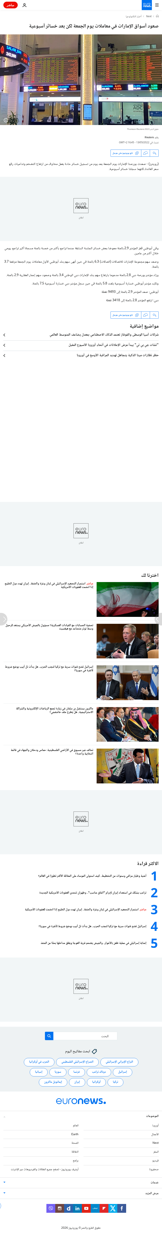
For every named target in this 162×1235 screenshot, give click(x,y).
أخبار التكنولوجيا (134, 16)
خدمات (155, 1182)
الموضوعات (152, 1116)
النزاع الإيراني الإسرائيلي (119, 1061)
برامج (75, 1160)
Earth (74, 1134)
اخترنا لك (150, 575)
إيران (77, 1082)
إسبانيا (38, 1072)
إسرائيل (122, 1072)
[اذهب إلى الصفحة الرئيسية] (147, 5)
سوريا (58, 1072)
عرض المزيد (152, 1193)
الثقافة (75, 1151)
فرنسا (76, 1072)
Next (148, 16)
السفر (156, 1151)
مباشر (10, 5)
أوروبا (155, 1125)
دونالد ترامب (99, 1072)
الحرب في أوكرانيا (39, 1061)
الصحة (75, 1143)
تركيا (115, 1082)
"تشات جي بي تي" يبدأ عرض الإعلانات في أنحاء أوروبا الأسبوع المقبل (114, 345)
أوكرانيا (96, 1082)
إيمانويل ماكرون (53, 1082)
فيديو (155, 1160)
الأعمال (155, 1134)
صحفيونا (154, 1169)
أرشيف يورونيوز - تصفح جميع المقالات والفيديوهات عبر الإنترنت (44, 1169)
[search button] (49, 1036)
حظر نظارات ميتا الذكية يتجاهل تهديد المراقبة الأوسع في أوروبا (118, 355)
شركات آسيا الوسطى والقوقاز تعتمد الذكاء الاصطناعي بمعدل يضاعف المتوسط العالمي (104, 335)
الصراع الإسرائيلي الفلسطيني (77, 1061)
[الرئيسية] (157, 16)
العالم (75, 1125)
